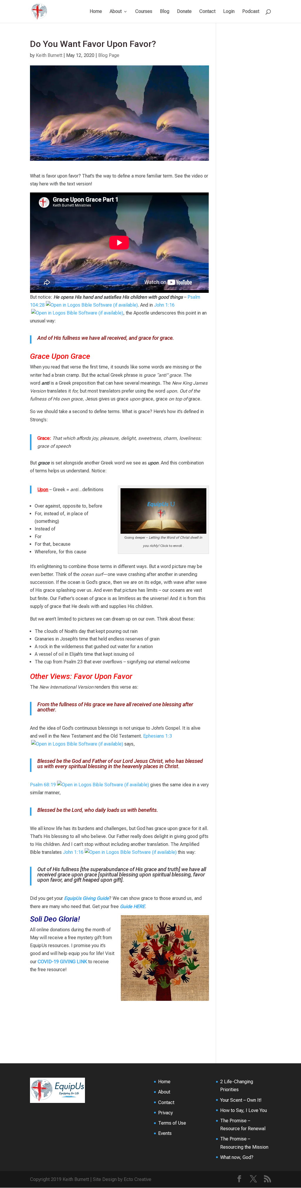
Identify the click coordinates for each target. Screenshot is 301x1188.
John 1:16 (164, 305)
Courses (143, 11)
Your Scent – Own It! (241, 1100)
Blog (164, 11)
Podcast (250, 11)
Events (165, 1133)
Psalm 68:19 (43, 785)
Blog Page (108, 55)
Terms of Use (172, 1123)
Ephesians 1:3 (157, 736)
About (116, 11)
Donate (184, 11)
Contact (207, 11)
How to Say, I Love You (243, 1110)
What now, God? (236, 1157)
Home (96, 11)
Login (229, 11)
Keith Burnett (49, 55)
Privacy (165, 1113)
